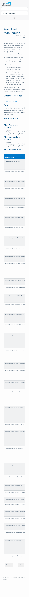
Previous (9, 565)
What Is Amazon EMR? (10, 101)
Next (21, 565)
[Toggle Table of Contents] (14, 18)
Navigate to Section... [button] (9, 13)
